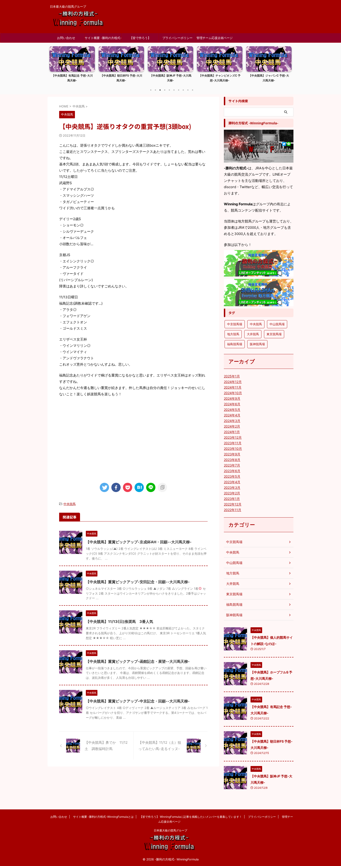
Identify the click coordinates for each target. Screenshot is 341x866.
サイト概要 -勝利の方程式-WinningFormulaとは (103, 39)
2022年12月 (232, 504)
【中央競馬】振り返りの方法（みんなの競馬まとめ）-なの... (269, 78)
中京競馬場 (234, 324)
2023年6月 (232, 471)
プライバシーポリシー (177, 38)
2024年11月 (232, 387)
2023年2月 (232, 493)
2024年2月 (232, 426)
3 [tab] (160, 90)
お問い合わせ (66, 38)
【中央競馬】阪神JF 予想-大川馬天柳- (121, 78)
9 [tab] (188, 90)
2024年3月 (232, 421)
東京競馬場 (274, 334)
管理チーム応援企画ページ (214, 38)
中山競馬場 (277, 324)
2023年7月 (232, 465)
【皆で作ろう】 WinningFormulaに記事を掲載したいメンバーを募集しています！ (140, 39)
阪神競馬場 (257, 344)
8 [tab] (183, 90)
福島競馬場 (234, 344)
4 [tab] (164, 90)
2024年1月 (232, 432)
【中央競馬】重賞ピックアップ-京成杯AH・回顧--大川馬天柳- (139, 542)
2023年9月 (232, 454)
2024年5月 (232, 410)
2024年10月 (233, 393)
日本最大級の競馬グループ (170, 830)
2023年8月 (232, 460)
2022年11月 (232, 510)
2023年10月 (233, 449)
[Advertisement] (133, 438)
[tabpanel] (72, 65)
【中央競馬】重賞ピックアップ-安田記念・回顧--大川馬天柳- (138, 581)
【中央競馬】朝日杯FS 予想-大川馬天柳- (72, 78)
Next (287, 67)
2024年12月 (233, 382)
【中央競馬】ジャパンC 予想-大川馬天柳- (219, 78)
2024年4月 (232, 415)
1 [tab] (150, 90)
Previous (53, 67)
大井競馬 (253, 334)
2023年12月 (233, 437)
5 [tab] (169, 90)
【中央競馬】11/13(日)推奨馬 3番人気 (119, 621)
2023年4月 (232, 482)
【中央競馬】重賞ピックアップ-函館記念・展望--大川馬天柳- (138, 661)
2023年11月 (232, 443)
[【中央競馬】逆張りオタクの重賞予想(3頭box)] (139, 487)
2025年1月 (232, 376)
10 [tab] (192, 90)
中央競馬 (70, 504)
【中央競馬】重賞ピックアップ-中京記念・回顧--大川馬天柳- (138, 701)
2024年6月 (232, 404)
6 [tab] (174, 90)
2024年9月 (232, 398)
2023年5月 (232, 476)
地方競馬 (233, 334)
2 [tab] (155, 90)
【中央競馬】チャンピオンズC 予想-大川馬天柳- (170, 78)
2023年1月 (232, 499)
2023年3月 (232, 487)
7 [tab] (178, 90)
